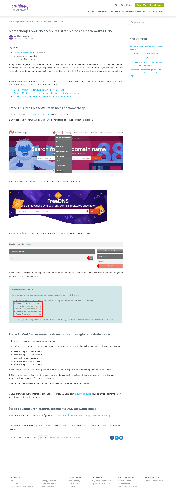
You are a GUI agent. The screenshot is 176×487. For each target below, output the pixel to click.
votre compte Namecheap (40, 114)
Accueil (90, 11)
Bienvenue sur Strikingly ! (139, 58)
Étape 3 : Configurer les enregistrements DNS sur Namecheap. (42, 96)
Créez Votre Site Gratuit (149, 5)
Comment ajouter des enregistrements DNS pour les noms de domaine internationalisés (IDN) (147, 73)
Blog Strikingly (74, 480)
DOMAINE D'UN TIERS (53, 21)
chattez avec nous (67, 425)
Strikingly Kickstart (48, 480)
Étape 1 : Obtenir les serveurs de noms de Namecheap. (39, 89)
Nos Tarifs (115, 11)
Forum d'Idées (74, 483)
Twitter (117, 438)
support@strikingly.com (45, 425)
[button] (40, 437)
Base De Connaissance (154, 480)
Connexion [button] (126, 5)
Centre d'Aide (33, 21)
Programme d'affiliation (101, 480)
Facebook (112, 438)
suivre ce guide (84, 393)
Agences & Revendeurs (101, 483)
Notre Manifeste (124, 483)
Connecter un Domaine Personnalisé (144, 53)
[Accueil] (20, 6)
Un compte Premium (23, 52)
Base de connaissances (133, 11)
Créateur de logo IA (48, 483)
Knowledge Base (16, 21)
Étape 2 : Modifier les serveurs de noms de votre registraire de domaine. (47, 93)
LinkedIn (121, 438)
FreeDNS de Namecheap (80, 67)
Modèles (102, 11)
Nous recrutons (124, 480)
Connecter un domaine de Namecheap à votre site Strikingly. (83, 415)
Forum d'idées (156, 11)
